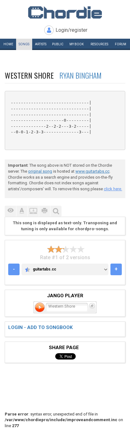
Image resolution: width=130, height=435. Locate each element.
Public (57, 44)
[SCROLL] (33, 211)
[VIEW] (10, 211)
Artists (40, 44)
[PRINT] (44, 211)
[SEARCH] (56, 211)
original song (40, 171)
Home (8, 44)
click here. (113, 189)
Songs (24, 44)
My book (76, 44)
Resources (99, 44)
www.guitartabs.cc (92, 171)
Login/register (71, 30)
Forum (120, 44)
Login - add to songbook (40, 327)
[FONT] (21, 211)
